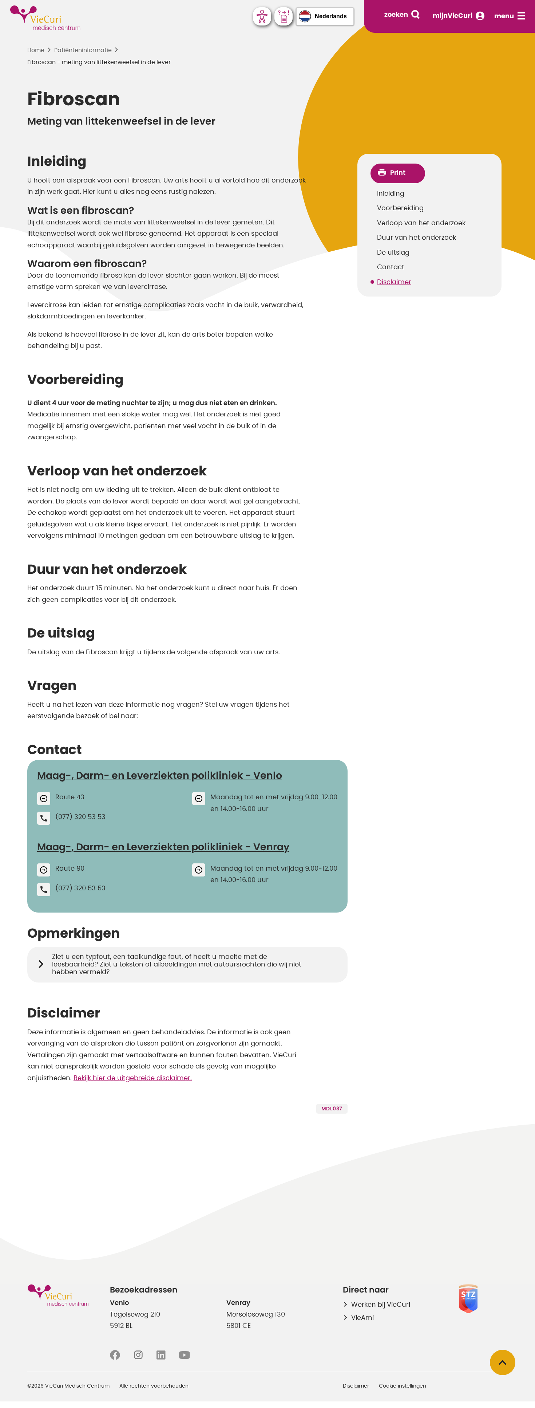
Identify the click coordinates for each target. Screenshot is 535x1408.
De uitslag (393, 253)
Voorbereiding (400, 208)
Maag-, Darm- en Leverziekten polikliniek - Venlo (159, 776)
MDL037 (331, 1108)
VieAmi (362, 1318)
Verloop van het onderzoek (421, 223)
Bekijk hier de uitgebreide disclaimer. (133, 1078)
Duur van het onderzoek (416, 238)
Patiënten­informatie (83, 50)
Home (35, 50)
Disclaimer (394, 282)
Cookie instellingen (402, 1386)
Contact (390, 267)
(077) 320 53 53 (80, 817)
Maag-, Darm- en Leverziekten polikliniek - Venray (163, 847)
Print (397, 173)
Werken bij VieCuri (380, 1305)
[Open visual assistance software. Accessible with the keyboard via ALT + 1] (262, 16)
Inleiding (390, 194)
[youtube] (184, 1355)
